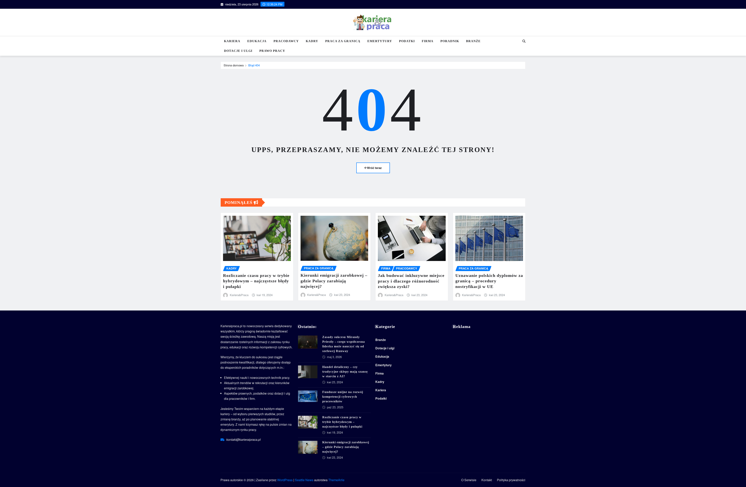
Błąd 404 (254, 65)
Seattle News (304, 480)
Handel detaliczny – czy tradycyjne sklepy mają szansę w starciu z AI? (345, 371)
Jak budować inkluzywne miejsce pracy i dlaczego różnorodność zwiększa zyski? (411, 281)
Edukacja (257, 41)
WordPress (285, 480)
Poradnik (449, 41)
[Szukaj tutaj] (524, 41)
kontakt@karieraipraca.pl (243, 439)
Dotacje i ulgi (238, 50)
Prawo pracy (272, 50)
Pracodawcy (286, 41)
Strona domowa (234, 65)
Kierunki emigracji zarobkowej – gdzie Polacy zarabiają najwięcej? (334, 281)
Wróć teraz (374, 168)
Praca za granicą (342, 41)
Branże (473, 41)
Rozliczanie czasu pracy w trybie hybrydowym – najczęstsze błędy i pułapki (256, 281)
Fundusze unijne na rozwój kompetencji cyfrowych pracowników (342, 396)
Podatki (407, 41)
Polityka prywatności (511, 480)
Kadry (312, 41)
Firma (427, 41)
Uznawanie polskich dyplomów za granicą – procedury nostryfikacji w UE (489, 281)
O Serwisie (468, 480)
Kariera (232, 41)
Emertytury (379, 41)
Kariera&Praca (239, 295)
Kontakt (486, 480)
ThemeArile (336, 480)
